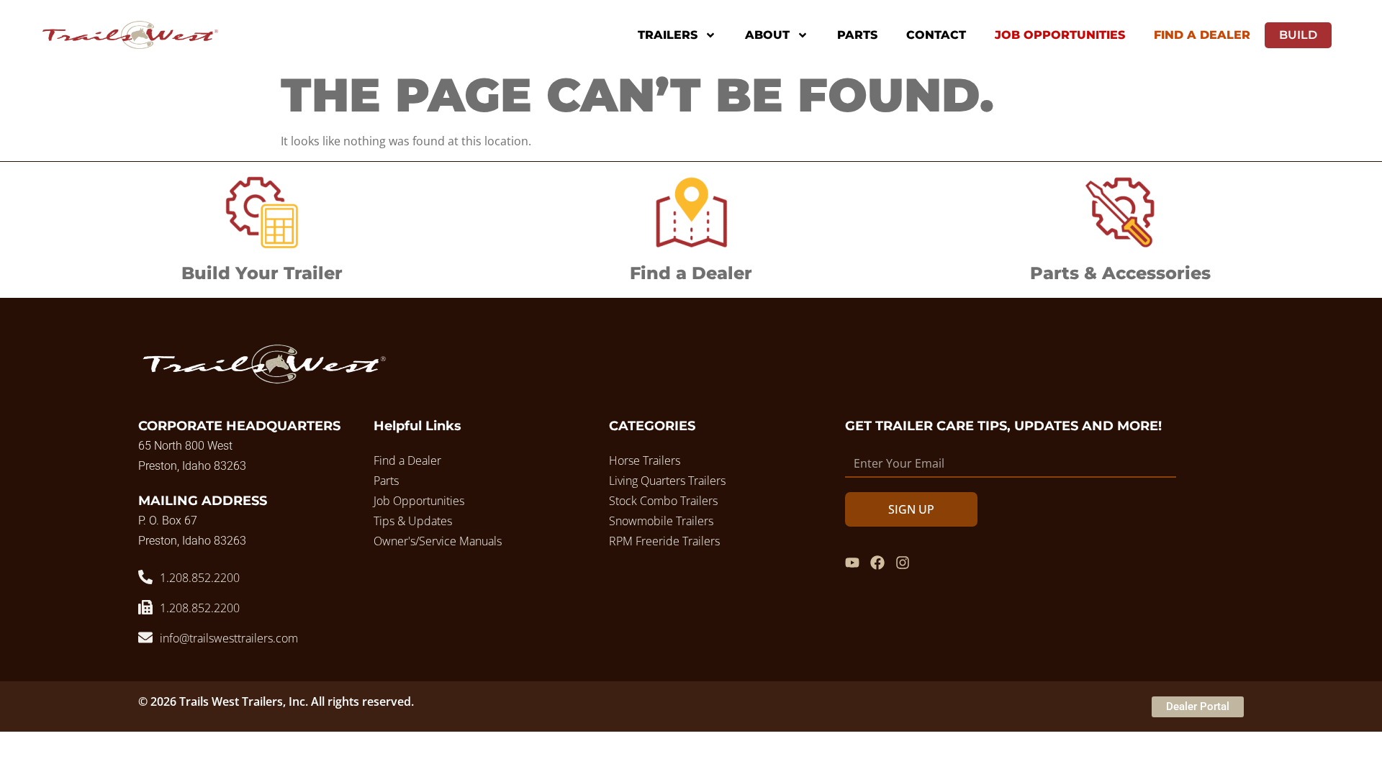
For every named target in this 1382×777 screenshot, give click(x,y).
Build (1298, 35)
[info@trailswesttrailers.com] (145, 637)
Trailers (667, 35)
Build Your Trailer (262, 273)
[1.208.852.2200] (145, 577)
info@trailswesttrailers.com (229, 638)
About (767, 35)
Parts (857, 35)
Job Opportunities (1060, 35)
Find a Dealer (691, 273)
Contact (936, 35)
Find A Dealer (1202, 35)
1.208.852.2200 (200, 578)
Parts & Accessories (1120, 273)
